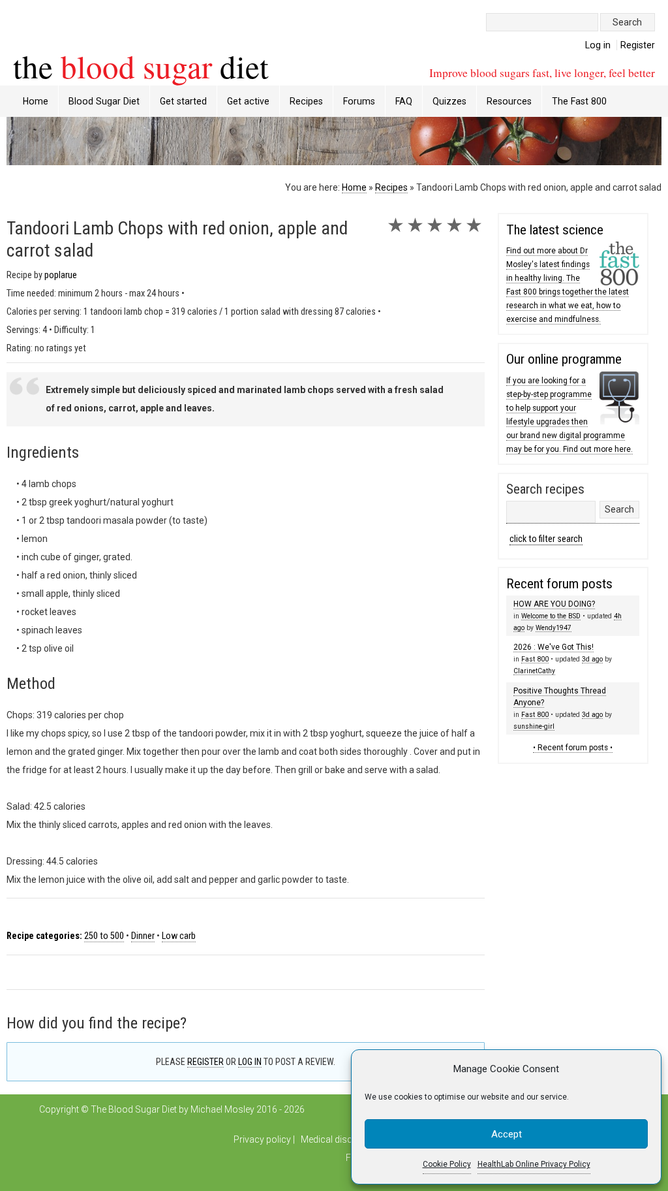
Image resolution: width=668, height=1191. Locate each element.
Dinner (143, 936)
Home (35, 101)
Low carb (179, 936)
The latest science (554, 230)
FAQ (403, 101)
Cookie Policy (447, 1164)
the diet (141, 65)
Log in (598, 45)
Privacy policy (262, 1139)
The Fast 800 (579, 101)
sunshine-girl (533, 726)
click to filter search (546, 539)
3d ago (592, 659)
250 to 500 (104, 936)
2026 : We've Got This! (553, 647)
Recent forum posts (559, 584)
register (205, 1061)
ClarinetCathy (534, 671)
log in (250, 1061)
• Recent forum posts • (573, 747)
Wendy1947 (553, 627)
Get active (248, 101)
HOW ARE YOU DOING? (554, 604)
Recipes (391, 187)
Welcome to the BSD (551, 616)
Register (637, 45)
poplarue (60, 275)
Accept (506, 1134)
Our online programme (564, 359)
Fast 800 (535, 659)
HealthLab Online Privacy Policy (534, 1164)
